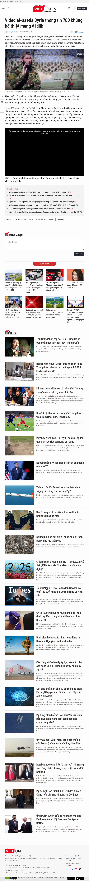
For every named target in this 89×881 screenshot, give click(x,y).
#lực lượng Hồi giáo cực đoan (45, 219)
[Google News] (79, 32)
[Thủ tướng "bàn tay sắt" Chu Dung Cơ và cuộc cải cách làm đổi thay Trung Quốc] (19, 347)
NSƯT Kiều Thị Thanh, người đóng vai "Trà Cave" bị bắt (75, 285)
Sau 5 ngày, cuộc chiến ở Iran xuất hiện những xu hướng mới (57, 513)
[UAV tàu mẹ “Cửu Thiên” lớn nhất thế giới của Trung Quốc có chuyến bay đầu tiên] (19, 747)
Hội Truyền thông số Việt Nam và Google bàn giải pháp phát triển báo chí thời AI (12, 313)
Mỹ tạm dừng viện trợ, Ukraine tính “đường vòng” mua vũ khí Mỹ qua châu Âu (59, 390)
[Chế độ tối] (74, 8)
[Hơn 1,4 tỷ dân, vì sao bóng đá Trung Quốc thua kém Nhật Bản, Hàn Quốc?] (19, 421)
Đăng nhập (82, 8)
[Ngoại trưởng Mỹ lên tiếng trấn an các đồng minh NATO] (19, 470)
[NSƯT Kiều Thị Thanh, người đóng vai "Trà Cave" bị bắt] (75, 275)
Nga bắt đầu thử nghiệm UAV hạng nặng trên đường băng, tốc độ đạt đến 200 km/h (41, 202)
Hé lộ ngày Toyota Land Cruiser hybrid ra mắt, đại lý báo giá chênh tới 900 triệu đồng (34, 288)
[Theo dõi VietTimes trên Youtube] (76, 869)
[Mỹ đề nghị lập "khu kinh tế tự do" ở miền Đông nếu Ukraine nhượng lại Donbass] (19, 799)
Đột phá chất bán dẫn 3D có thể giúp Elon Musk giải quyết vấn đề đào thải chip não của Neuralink (59, 692)
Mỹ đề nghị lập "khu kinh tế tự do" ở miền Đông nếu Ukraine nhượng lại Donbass (58, 792)
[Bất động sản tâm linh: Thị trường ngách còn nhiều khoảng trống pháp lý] (54, 302)
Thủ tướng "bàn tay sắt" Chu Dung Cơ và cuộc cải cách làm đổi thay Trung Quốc (58, 340)
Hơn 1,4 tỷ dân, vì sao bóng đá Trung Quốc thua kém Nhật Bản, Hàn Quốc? (59, 414)
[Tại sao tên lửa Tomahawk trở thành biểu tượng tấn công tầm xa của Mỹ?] (19, 495)
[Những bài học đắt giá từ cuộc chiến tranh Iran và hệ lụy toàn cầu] (19, 544)
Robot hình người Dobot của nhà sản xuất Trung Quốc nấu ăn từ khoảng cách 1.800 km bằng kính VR (59, 367)
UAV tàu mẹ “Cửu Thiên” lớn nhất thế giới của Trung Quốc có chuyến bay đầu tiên (58, 741)
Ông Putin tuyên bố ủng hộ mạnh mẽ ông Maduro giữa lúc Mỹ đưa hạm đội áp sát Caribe (58, 819)
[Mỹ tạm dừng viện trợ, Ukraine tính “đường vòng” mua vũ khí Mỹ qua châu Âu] (19, 396)
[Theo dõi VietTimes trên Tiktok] (80, 869)
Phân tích (11, 332)
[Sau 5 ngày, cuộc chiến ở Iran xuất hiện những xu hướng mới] (19, 520)
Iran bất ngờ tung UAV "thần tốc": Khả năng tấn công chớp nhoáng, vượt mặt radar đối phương (60, 768)
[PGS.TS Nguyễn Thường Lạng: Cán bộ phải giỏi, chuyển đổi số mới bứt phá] (54, 275)
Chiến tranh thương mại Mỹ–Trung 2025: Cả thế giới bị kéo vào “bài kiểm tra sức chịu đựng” (60, 565)
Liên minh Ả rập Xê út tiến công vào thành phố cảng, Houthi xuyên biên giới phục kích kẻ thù (44, 212)
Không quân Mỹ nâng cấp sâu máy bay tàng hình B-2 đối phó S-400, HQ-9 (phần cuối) (42, 205)
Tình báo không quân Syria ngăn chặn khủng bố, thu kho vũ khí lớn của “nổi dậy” (40, 209)
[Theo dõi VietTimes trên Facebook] (69, 869)
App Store (71, 878)
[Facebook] (68, 32)
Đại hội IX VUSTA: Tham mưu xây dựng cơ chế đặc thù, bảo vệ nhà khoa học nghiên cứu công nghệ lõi (75, 316)
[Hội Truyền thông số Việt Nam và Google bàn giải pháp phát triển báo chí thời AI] (13, 302)
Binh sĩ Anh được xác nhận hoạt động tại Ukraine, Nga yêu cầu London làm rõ (58, 639)
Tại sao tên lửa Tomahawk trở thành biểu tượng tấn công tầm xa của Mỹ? (58, 489)
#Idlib (31, 219)
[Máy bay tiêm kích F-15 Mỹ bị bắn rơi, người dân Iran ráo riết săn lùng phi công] (19, 445)
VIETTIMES (44, 8)
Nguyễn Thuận (13, 32)
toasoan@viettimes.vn (76, 856)
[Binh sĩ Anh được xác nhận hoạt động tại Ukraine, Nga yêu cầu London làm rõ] (19, 645)
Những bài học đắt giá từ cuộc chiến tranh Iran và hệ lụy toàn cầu (59, 538)
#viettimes (61, 219)
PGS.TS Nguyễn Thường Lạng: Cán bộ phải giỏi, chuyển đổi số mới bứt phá (54, 286)
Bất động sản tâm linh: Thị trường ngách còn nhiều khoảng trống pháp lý (54, 313)
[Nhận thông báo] (69, 8)
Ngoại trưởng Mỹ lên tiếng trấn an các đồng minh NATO (60, 464)
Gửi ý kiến (79, 254)
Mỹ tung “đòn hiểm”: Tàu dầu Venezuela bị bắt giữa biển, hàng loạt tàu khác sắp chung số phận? (59, 718)
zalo (72, 869)
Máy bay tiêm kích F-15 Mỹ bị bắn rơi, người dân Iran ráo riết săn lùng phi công (59, 439)
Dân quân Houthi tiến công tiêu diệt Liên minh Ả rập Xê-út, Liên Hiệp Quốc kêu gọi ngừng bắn (44, 195)
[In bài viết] (72, 32)
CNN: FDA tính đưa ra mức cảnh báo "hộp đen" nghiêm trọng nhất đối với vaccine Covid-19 (58, 616)
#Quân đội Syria (21, 219)
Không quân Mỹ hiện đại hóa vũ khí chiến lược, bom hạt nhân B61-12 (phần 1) (38, 192)
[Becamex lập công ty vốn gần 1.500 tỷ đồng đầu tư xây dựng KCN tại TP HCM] (13, 275)
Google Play (80, 878)
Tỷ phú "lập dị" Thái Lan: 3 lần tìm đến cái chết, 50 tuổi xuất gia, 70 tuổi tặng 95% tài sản (59, 591)
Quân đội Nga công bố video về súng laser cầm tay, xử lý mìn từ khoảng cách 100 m (34, 313)
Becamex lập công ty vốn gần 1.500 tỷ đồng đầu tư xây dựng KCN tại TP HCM (13, 286)
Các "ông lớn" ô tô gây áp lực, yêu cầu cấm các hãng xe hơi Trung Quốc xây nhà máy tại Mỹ (59, 665)
